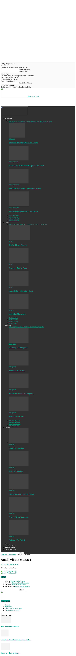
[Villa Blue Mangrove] (18, 308)
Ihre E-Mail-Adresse (25, 83)
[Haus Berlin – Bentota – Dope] (18, 285)
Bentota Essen (25, 224)
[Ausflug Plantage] (18, 466)
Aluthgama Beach (14, 420)
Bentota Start (8, 118)
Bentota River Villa (16, 416)
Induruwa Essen (27, 122)
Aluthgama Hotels (28, 327)
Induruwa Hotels (37, 122)
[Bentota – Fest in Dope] (18, 262)
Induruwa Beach (16, 122)
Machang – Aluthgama (18, 348)
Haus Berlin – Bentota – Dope (21, 291)
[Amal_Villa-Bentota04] (10, 564)
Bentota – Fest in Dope (18, 268)
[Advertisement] (24, 102)
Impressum (8, 607)
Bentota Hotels (34, 224)
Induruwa (7, 120)
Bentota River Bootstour (18, 517)
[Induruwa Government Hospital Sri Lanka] (18, 160)
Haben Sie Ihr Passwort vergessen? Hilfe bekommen (17, 76)
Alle (10, 122)
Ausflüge (7, 427)
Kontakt (7, 605)
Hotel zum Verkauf (10, 547)
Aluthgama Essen (16, 327)
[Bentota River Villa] (18, 411)
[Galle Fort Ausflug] (18, 443)
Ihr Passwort (23, 71)
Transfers (7, 544)
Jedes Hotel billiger (10, 546)
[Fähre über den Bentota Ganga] (18, 488)
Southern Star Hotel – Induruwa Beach (25, 188)
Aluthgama (8, 325)
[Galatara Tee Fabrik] (18, 534)
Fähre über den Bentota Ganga (21, 494)
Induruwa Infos (47, 122)
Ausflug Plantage (16, 471)
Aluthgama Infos (39, 327)
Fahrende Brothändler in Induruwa (23, 211)
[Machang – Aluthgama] (18, 342)
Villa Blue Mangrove (17, 314)
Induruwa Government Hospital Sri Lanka (26, 165)
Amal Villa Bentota (10, 555)
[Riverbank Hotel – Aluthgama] (18, 388)
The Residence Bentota (18, 245)
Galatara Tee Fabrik (17, 540)
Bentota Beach (16, 224)
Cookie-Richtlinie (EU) (11, 549)
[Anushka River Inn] (18, 365)
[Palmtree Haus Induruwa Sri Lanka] (17, 137)
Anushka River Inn (16, 371)
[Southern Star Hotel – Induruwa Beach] (18, 183)
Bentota (7, 222)
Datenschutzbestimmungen (9, 77)
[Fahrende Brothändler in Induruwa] (19, 206)
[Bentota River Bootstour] (18, 511)
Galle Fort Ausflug (16, 448)
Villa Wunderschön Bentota (20, 583)
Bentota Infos (43, 224)
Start (2, 555)
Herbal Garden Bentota (18, 581)
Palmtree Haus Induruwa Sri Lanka (23, 143)
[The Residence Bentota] (19, 239)
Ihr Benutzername (24, 69)
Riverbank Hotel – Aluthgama (21, 393)
